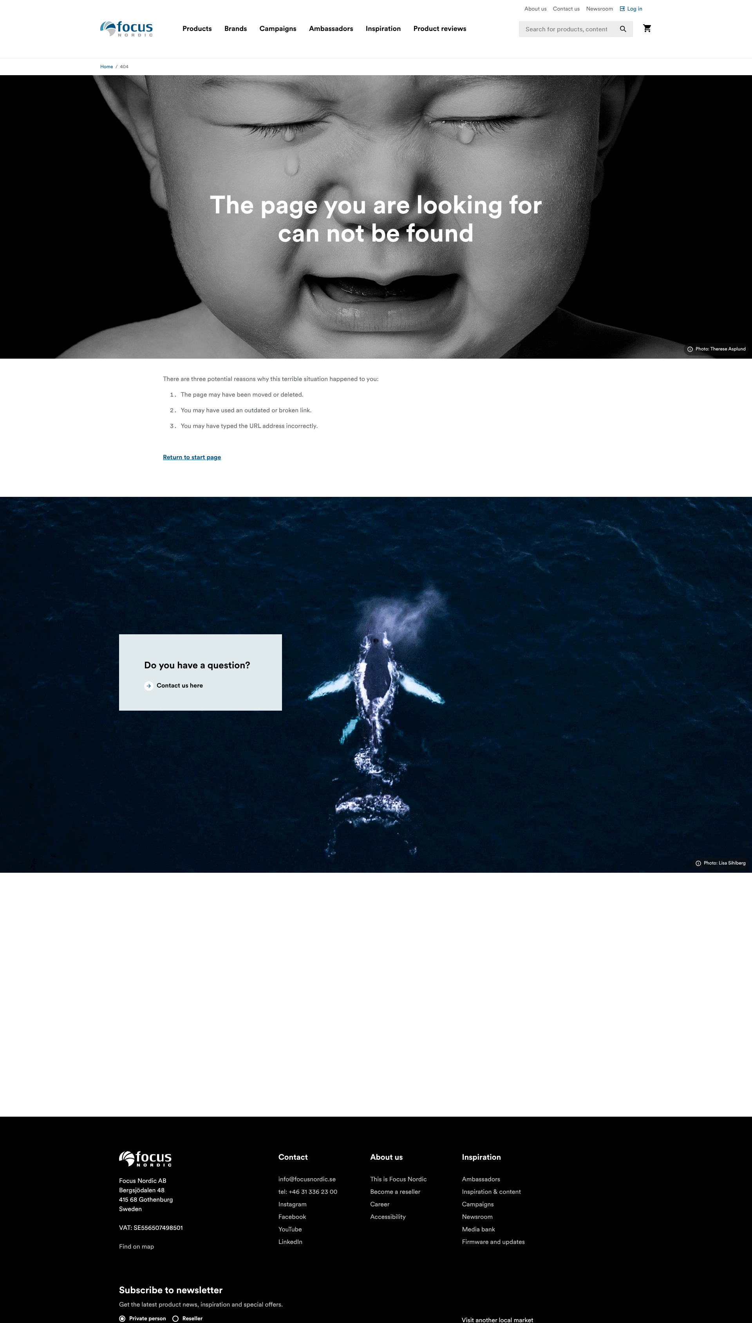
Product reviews (439, 28)
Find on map (136, 1247)
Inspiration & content (491, 1192)
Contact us (566, 8)
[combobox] (576, 29)
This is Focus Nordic (398, 1179)
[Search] (623, 29)
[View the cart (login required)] (647, 28)
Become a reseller (395, 1192)
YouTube (290, 1229)
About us (535, 8)
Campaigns (278, 28)
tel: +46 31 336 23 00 (308, 1192)
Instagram (292, 1204)
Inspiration (383, 28)
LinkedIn (290, 1242)
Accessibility (388, 1217)
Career (379, 1204)
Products (197, 28)
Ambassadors (331, 28)
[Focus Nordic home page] (126, 29)
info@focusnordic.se (307, 1179)
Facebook (292, 1217)
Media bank (478, 1229)
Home (106, 67)
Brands (235, 28)
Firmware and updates (493, 1242)
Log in (634, 8)
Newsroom (599, 8)
